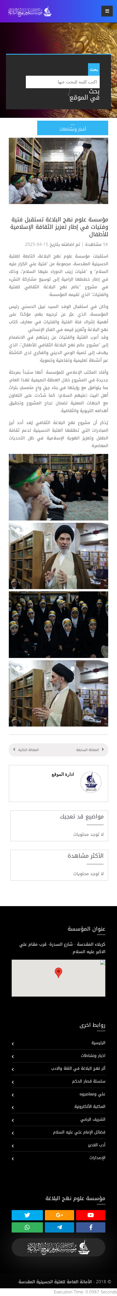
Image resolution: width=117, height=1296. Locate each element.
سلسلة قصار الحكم (88, 1081)
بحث (94, 69)
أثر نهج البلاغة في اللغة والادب (78, 1068)
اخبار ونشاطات (93, 1056)
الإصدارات (97, 1158)
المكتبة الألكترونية (89, 1106)
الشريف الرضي (92, 1119)
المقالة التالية (28, 750)
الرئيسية (98, 1043)
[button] (58, 972)
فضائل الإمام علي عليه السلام (79, 1132)
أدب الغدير (96, 1145)
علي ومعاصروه (92, 1094)
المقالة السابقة (87, 750)
